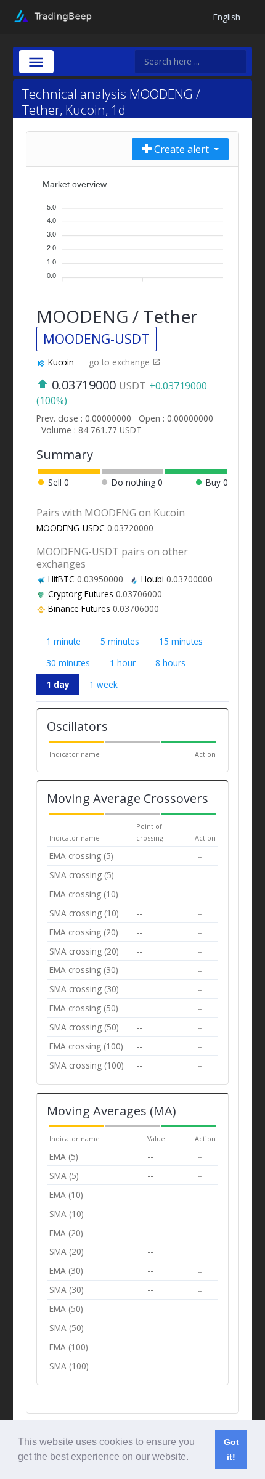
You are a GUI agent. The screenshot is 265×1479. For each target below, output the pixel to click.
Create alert (181, 149)
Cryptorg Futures (80, 594)
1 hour (123, 663)
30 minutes (68, 663)
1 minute (63, 641)
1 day (58, 684)
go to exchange (120, 362)
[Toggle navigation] (36, 61)
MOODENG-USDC (70, 528)
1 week (103, 684)
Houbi (152, 579)
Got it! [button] (231, 1449)
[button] (193, 1458)
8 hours (170, 663)
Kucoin (61, 362)
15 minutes (181, 641)
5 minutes (119, 641)
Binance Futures (79, 608)
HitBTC (61, 579)
